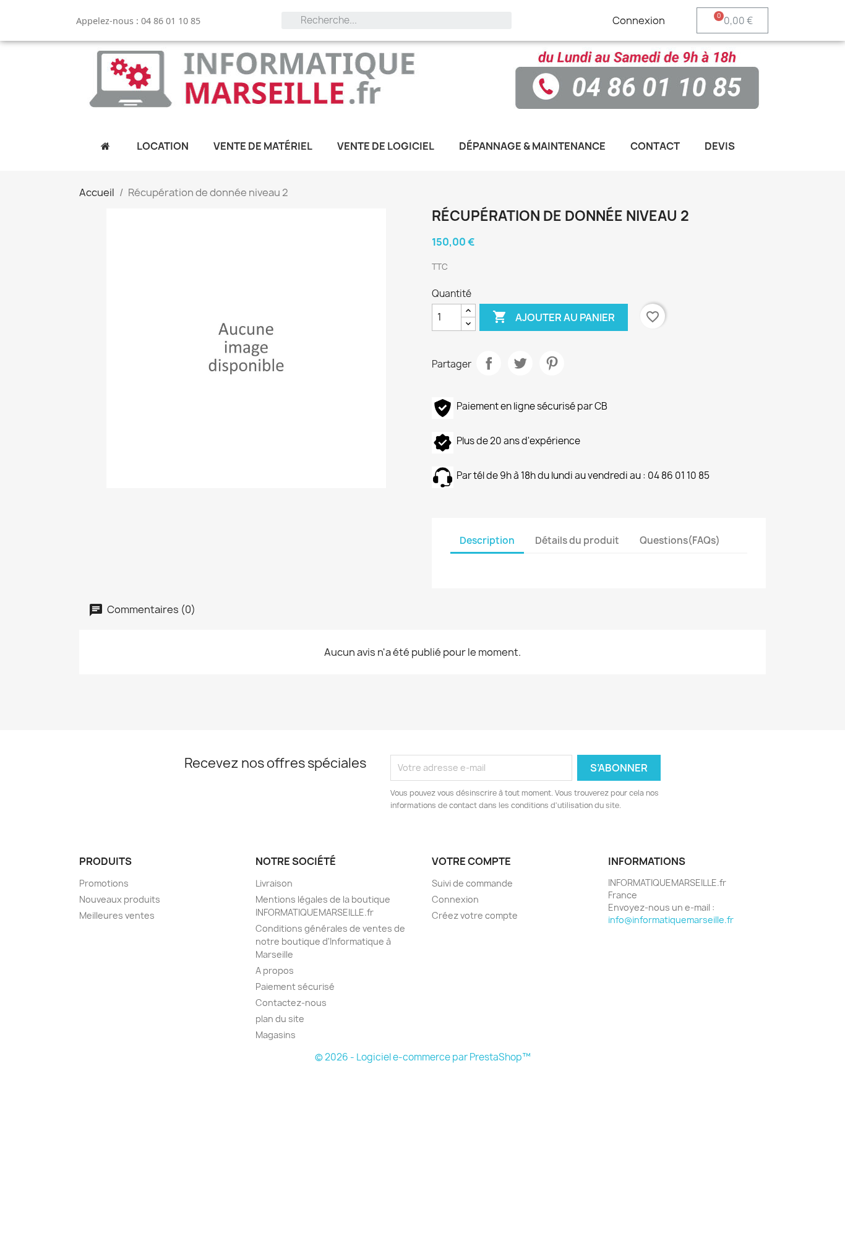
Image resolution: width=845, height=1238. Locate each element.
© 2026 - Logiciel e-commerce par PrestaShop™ (423, 1057)
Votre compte (471, 861)
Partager (488, 363)
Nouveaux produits (119, 899)
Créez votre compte (475, 915)
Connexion (455, 899)
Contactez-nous (291, 1002)
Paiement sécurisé (295, 986)
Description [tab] (487, 540)
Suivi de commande (472, 883)
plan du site (279, 1019)
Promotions (104, 883)
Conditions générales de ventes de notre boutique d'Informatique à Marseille (330, 941)
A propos (274, 970)
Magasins (275, 1035)
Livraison (274, 883)
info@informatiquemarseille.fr (671, 920)
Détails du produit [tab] (577, 540)
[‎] (104, 146)
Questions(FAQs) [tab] (680, 540)
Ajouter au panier (553, 316)
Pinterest (551, 363)
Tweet (520, 363)
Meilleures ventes (117, 915)
